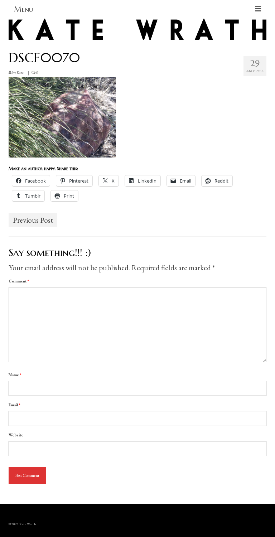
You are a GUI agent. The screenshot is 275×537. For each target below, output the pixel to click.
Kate (20, 72)
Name (15, 374)
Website (16, 434)
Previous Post (33, 220)
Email (14, 404)
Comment (19, 281)
